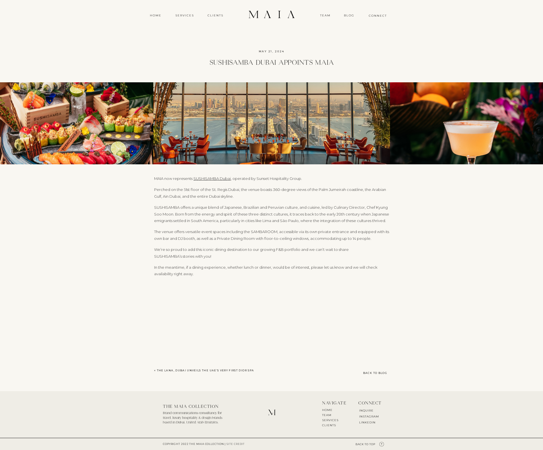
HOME (327, 410)
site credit (236, 443)
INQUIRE (366, 410)
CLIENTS (329, 425)
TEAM (326, 415)
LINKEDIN (367, 422)
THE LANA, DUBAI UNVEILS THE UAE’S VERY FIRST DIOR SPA (205, 370)
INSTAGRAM (369, 416)
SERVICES (330, 420)
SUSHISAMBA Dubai (212, 178)
